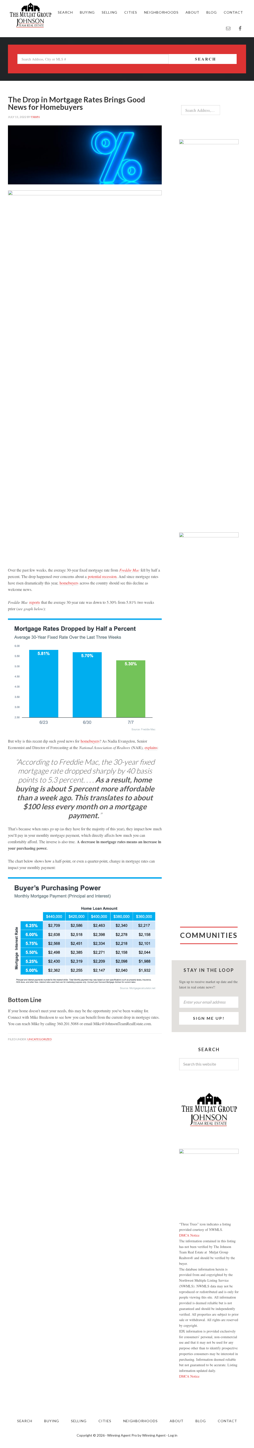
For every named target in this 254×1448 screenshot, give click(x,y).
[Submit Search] (228, 110)
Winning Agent (154, 1435)
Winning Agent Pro (122, 1435)
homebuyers (69, 582)
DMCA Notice (189, 1235)
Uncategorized (39, 1039)
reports (34, 602)
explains (151, 747)
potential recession (102, 576)
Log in (172, 1435)
